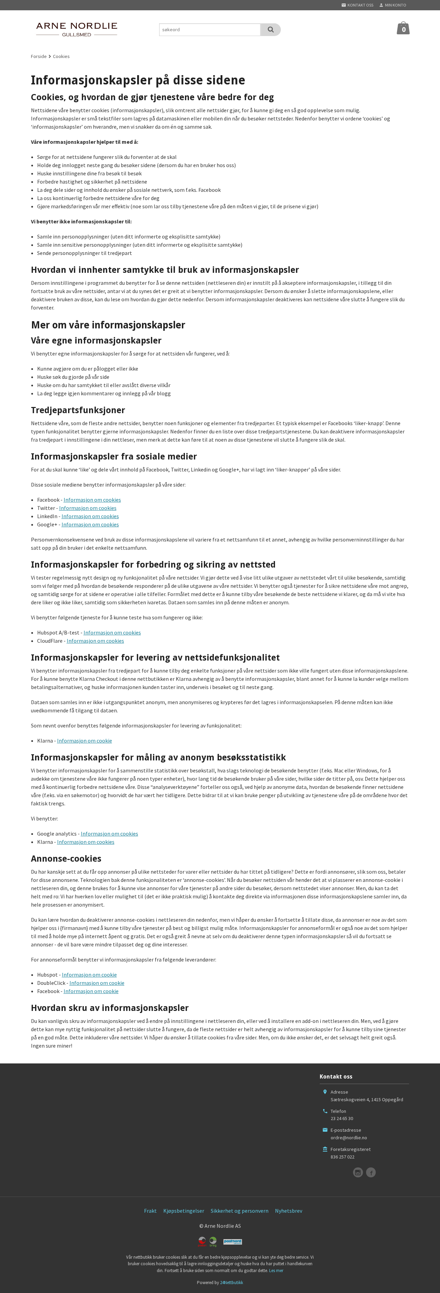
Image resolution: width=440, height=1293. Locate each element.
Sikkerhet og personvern (239, 1210)
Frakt (150, 1210)
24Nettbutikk (231, 1282)
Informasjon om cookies (92, 499)
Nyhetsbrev (288, 1210)
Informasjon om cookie (84, 740)
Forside (39, 56)
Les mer (276, 1270)
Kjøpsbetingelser (183, 1210)
